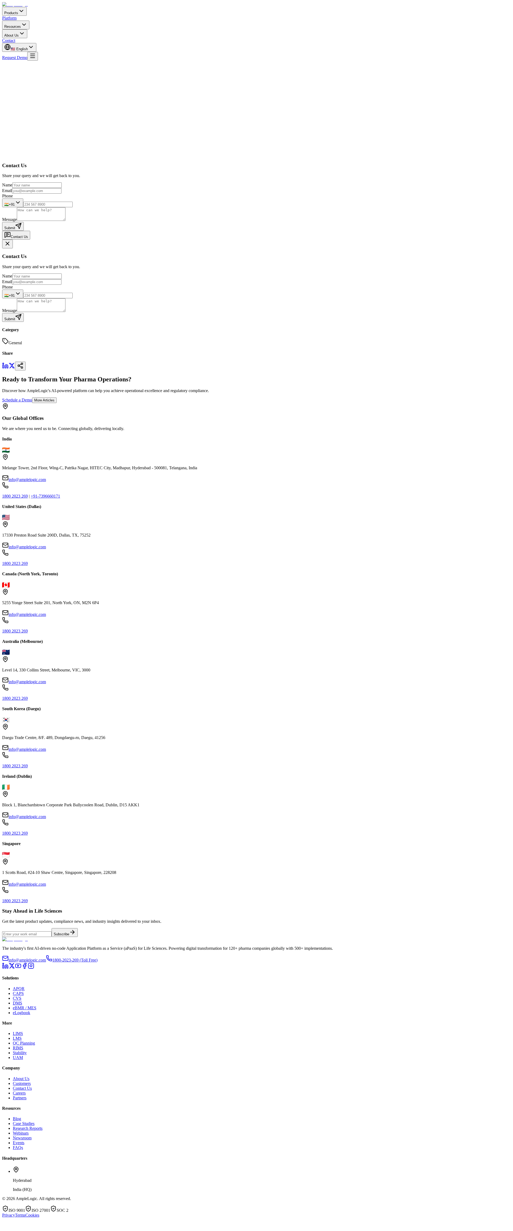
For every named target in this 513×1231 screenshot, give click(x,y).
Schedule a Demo (17, 400)
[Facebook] (24, 967)
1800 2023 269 (15, 496)
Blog (17, 1118)
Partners (19, 1098)
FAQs (18, 1147)
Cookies (32, 1215)
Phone (7, 196)
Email (7, 190)
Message (9, 219)
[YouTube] (18, 967)
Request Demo (14, 57)
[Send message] (88, 1226)
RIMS (18, 1048)
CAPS (18, 993)
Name (7, 185)
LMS (17, 1038)
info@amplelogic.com (27, 479)
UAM (18, 1057)
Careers (19, 1093)
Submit (9, 228)
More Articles (44, 400)
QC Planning (24, 1043)
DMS (17, 1003)
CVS (17, 998)
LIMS (18, 1033)
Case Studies (23, 1123)
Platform (9, 18)
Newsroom (22, 1138)
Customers (22, 1083)
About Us (11, 35)
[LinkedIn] (5, 967)
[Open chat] (17, 1228)
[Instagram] (31, 967)
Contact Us (19, 237)
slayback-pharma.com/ (102, 160)
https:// (77, 160)
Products (11, 13)
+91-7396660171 (45, 496)
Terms (20, 1215)
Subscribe (61, 934)
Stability (20, 1052)
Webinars (21, 1133)
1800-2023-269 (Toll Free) (75, 960)
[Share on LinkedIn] (5, 367)
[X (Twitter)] (12, 967)
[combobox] (12, 202)
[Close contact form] (7, 244)
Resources (12, 27)
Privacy (8, 1215)
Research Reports (27, 1128)
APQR (19, 988)
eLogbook (21, 1012)
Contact (8, 40)
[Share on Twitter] (12, 367)
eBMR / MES (24, 1008)
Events (18, 1142)
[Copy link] (20, 366)
